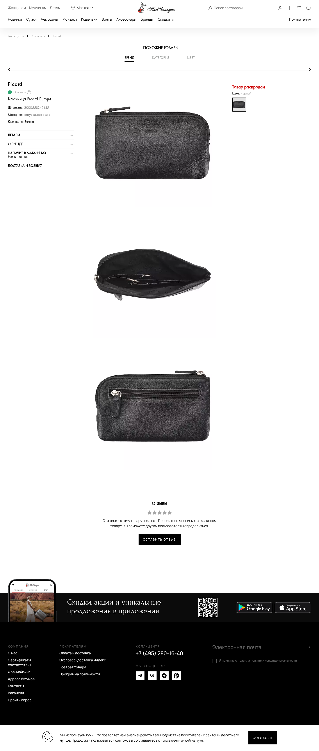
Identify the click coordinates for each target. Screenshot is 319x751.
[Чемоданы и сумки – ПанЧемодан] (156, 7)
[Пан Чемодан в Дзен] (164, 675)
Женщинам (17, 7)
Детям (55, 7)
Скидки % (166, 19)
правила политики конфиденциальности (267, 660)
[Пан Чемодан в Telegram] (140, 675)
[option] (150, 145)
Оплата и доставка (75, 653)
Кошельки (89, 19)
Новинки (15, 19)
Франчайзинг (19, 671)
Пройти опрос (20, 700)
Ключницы (38, 36)
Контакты (16, 685)
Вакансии (16, 692)
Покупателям (300, 19)
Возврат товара (72, 667)
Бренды (147, 19)
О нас (12, 653)
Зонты (107, 19)
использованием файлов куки (182, 740)
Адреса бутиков (21, 678)
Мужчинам (37, 7)
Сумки (31, 19)
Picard (57, 36)
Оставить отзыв (159, 539)
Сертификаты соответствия (19, 662)
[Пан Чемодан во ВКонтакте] (152, 675)
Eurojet (29, 122)
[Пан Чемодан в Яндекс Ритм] (176, 675)
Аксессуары (126, 19)
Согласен (263, 738)
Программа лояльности (79, 674)
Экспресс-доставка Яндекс (82, 660)
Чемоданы (49, 19)
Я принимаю (258, 660)
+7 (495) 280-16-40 (159, 653)
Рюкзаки (69, 19)
